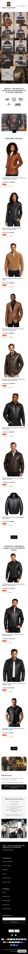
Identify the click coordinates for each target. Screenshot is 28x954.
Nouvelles (5, 869)
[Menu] (25, 5)
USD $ (17, 930)
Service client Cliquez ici (8, 849)
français (11, 930)
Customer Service (7, 865)
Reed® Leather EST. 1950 (11, 949)
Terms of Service (7, 909)
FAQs (4, 892)
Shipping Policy (6, 900)
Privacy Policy (6, 904)
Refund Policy (6, 896)
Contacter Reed (6, 882)
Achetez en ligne (7, 878)
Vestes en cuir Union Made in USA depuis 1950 (14, 787)
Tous (14, 537)
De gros (5, 874)
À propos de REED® (7, 861)
